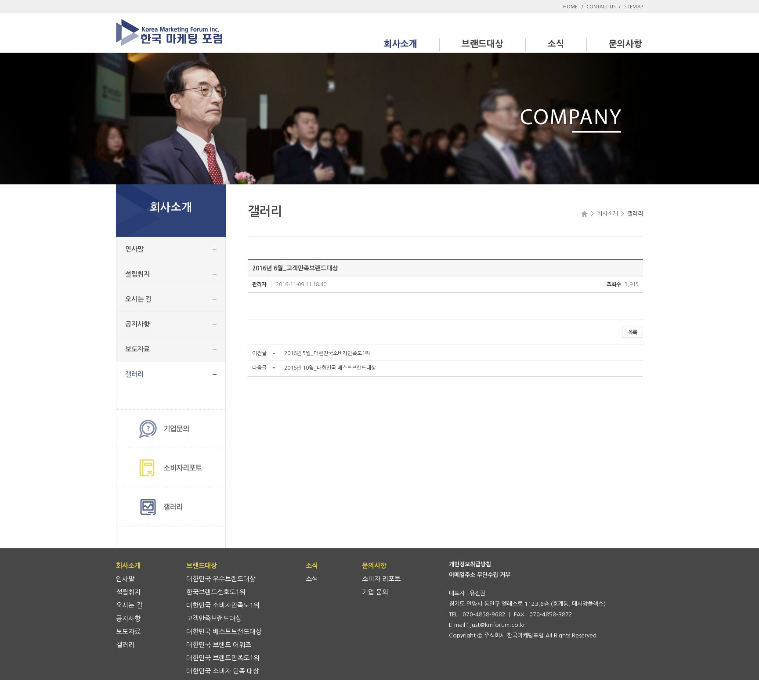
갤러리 (134, 374)
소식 (556, 44)
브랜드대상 (482, 44)
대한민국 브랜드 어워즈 (218, 644)
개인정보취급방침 (470, 564)
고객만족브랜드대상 (214, 618)
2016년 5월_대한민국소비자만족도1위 (327, 353)
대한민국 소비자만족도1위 (223, 605)
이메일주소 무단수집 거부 (479, 575)
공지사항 (137, 324)
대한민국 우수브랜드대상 (221, 579)
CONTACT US (600, 6)
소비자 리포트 (381, 579)
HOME (570, 6)
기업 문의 (375, 592)
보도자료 (137, 349)
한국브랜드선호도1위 (216, 592)
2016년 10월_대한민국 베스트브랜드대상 (330, 368)
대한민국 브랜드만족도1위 (223, 658)
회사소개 (400, 44)
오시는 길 (138, 299)
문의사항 (625, 44)
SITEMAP (633, 6)
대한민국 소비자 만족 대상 (222, 671)
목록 (632, 332)
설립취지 (137, 274)
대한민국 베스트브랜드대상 (224, 631)
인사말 (134, 249)
